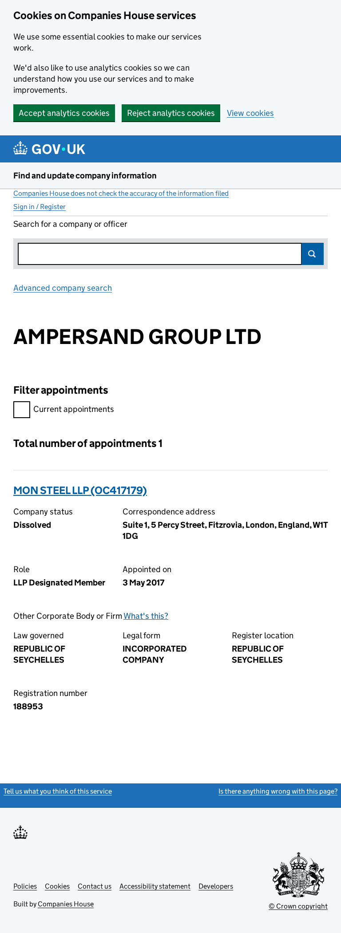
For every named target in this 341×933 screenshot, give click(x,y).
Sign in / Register (39, 206)
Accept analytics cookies (64, 113)
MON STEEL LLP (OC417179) (80, 490)
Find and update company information (85, 175)
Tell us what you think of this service (58, 791)
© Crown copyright (298, 906)
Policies (25, 886)
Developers (215, 886)
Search (312, 254)
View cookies (250, 113)
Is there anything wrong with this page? (277, 791)
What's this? (145, 616)
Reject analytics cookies (171, 113)
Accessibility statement (154, 886)
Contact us (94, 886)
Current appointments (73, 409)
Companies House (66, 904)
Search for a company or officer (70, 224)
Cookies (57, 886)
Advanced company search (62, 288)
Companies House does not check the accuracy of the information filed (121, 193)
